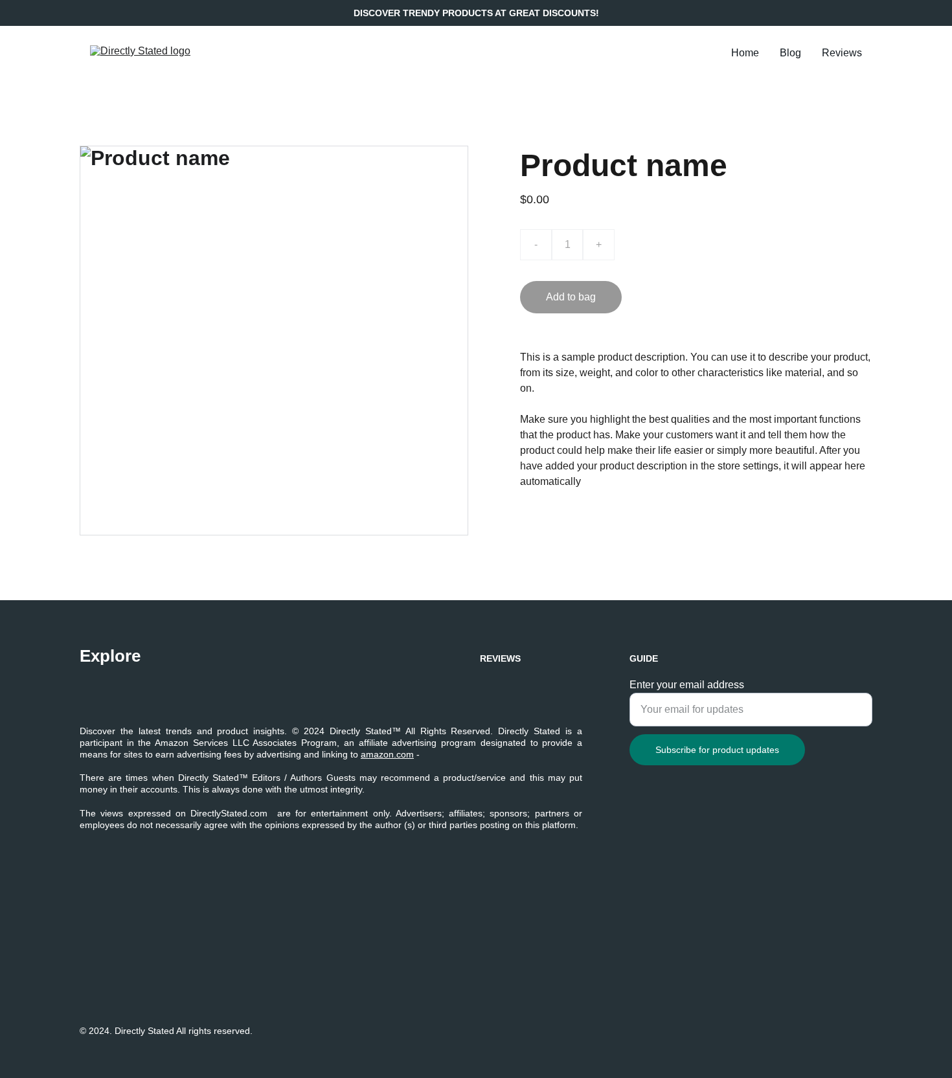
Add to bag (571, 296)
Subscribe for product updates (717, 750)
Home (745, 52)
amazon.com (387, 754)
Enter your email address (686, 684)
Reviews (842, 52)
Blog (790, 52)
